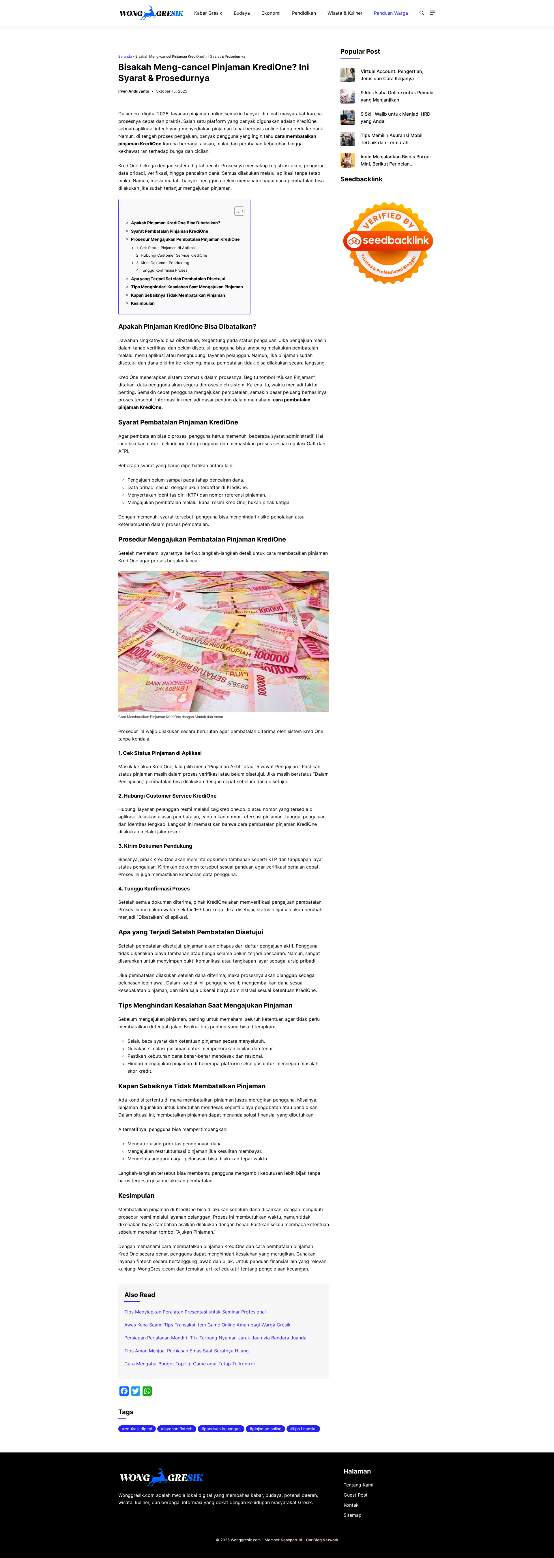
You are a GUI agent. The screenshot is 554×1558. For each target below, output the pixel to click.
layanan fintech (178, 1428)
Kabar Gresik (208, 13)
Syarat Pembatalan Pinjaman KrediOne (169, 231)
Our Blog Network (322, 1540)
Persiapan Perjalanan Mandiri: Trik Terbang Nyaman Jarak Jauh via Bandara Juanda (215, 1338)
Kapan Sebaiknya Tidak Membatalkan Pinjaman (178, 295)
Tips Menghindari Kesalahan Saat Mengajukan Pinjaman (187, 286)
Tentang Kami (358, 1485)
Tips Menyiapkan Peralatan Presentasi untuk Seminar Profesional (195, 1312)
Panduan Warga (391, 13)
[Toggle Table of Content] (236, 211)
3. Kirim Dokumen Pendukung (162, 262)
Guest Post (356, 1495)
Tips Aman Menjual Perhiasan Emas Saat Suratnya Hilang (186, 1351)
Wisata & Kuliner (344, 13)
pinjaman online (266, 1428)
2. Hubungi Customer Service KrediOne (171, 255)
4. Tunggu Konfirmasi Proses (162, 270)
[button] (422, 13)
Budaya (242, 13)
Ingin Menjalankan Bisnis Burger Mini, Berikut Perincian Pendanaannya (396, 164)
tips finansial (304, 1428)
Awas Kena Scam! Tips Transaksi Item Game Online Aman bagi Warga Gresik (207, 1325)
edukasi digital (138, 1428)
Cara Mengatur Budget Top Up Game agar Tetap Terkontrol (189, 1364)
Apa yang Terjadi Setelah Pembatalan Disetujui (178, 278)
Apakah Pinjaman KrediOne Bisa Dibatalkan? (175, 222)
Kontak (351, 1505)
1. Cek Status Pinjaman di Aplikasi (166, 247)
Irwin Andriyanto (133, 91)
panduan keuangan (222, 1428)
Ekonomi (270, 13)
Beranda (125, 56)
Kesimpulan (143, 303)
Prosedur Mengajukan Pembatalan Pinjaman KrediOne (185, 239)
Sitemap (353, 1515)
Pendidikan (304, 13)
